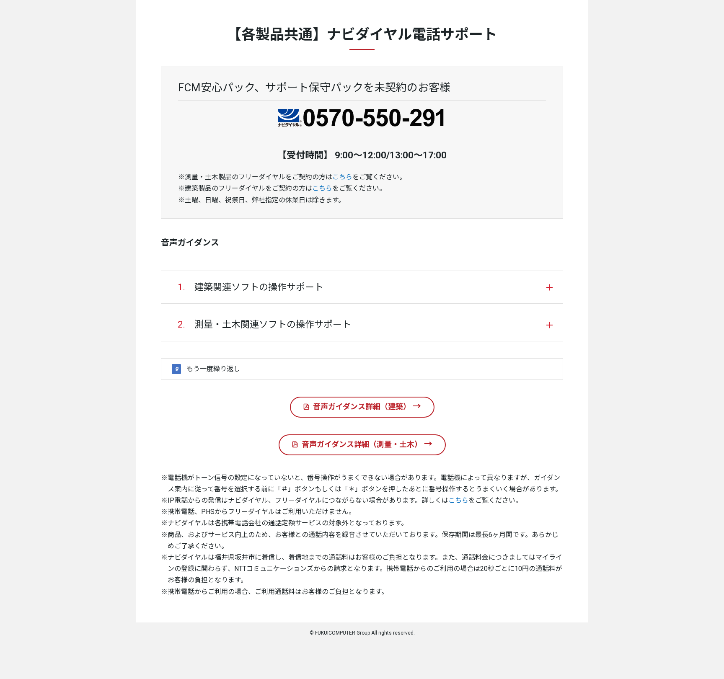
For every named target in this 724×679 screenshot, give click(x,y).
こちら (342, 177)
